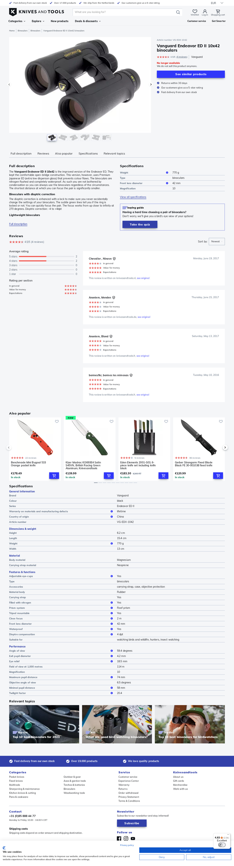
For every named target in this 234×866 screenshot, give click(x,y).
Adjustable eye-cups (21, 576)
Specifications (88, 153)
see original (143, 278)
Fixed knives (16, 780)
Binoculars (22, 30)
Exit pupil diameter (20, 656)
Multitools (14, 784)
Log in (205, 14)
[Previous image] (9, 84)
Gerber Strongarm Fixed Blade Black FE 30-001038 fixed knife (193, 464)
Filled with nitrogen (20, 602)
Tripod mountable (19, 613)
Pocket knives (16, 776)
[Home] (36, 11)
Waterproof (16, 629)
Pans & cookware (18, 796)
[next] (219, 447)
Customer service (127, 776)
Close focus (16, 618)
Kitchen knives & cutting (22, 792)
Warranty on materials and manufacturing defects (38, 511)
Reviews (43, 153)
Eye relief (14, 661)
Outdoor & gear (72, 776)
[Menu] (228, 835)
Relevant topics (114, 153)
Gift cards (178, 780)
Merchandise (180, 784)
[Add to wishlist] (57, 421)
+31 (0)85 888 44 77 (22, 816)
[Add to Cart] (54, 475)
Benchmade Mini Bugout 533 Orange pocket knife (28, 464)
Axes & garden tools (75, 780)
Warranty (123, 784)
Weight (124, 172)
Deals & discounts (86, 21)
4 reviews (182, 56)
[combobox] (217, 241)
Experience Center (128, 780)
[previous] (15, 447)
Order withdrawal (128, 792)
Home (12, 30)
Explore (36, 21)
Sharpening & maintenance (24, 788)
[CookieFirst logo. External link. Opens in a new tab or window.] (4, 848)
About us (178, 776)
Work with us (180, 788)
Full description (21, 153)
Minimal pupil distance (22, 687)
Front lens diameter (131, 183)
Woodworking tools (74, 792)
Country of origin (19, 516)
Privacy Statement (128, 796)
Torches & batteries (74, 784)
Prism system (17, 607)
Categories (15, 21)
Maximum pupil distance (23, 677)
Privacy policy (127, 845)
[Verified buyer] (114, 259)
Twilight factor (17, 693)
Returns (122, 788)
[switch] (222, 845)
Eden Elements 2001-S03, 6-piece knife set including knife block (138, 465)
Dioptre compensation (22, 634)
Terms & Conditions (129, 800)
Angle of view (17, 650)
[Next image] (151, 84)
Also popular (64, 153)
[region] (80, 89)
